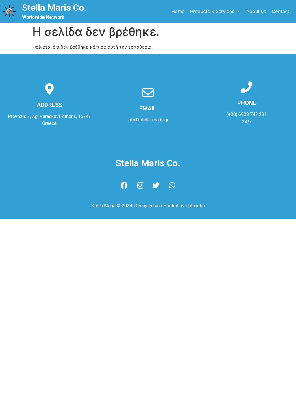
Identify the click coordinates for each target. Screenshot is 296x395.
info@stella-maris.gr (148, 120)
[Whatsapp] (172, 185)
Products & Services (212, 11)
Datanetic (195, 205)
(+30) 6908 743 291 (247, 114)
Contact (280, 11)
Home (177, 11)
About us (256, 11)
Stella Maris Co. (54, 7)
